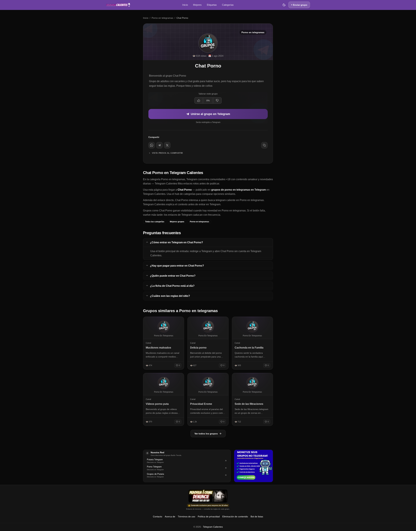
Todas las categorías (154, 222)
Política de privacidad (209, 516)
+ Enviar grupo (299, 5)
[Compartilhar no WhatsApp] (151, 145)
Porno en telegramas (162, 18)
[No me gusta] (217, 100)
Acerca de (170, 516)
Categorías (228, 4)
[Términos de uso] (208, 496)
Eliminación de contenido (235, 516)
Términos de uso (186, 516)
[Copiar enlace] (264, 145)
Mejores (197, 4)
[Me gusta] (199, 100)
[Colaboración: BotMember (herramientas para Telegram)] (253, 466)
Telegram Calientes (213, 526)
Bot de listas (257, 516)
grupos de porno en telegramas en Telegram (238, 189)
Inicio (185, 4)
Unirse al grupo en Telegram (210, 114)
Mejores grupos (177, 222)
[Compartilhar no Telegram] (159, 145)
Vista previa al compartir (167, 153)
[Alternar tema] (284, 5)
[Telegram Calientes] (118, 5)
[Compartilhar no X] (167, 145)
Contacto (157, 516)
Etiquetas (212, 4)
